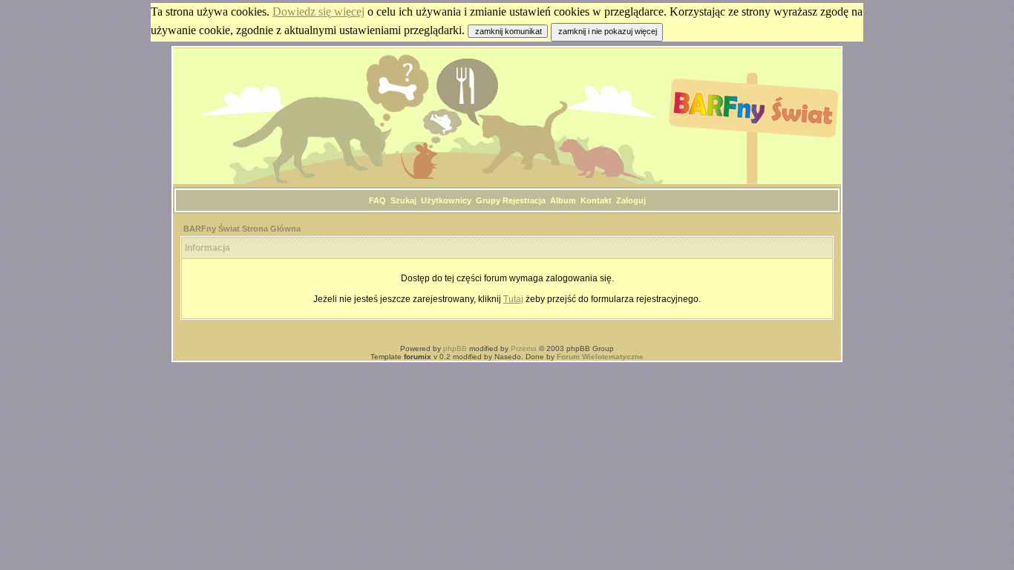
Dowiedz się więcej (318, 11)
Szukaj (403, 200)
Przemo (524, 348)
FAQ (377, 200)
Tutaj (513, 299)
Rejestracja (524, 200)
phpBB (455, 348)
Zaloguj (631, 200)
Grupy (488, 200)
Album (563, 200)
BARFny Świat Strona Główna (242, 228)
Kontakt (596, 200)
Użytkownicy (446, 200)
